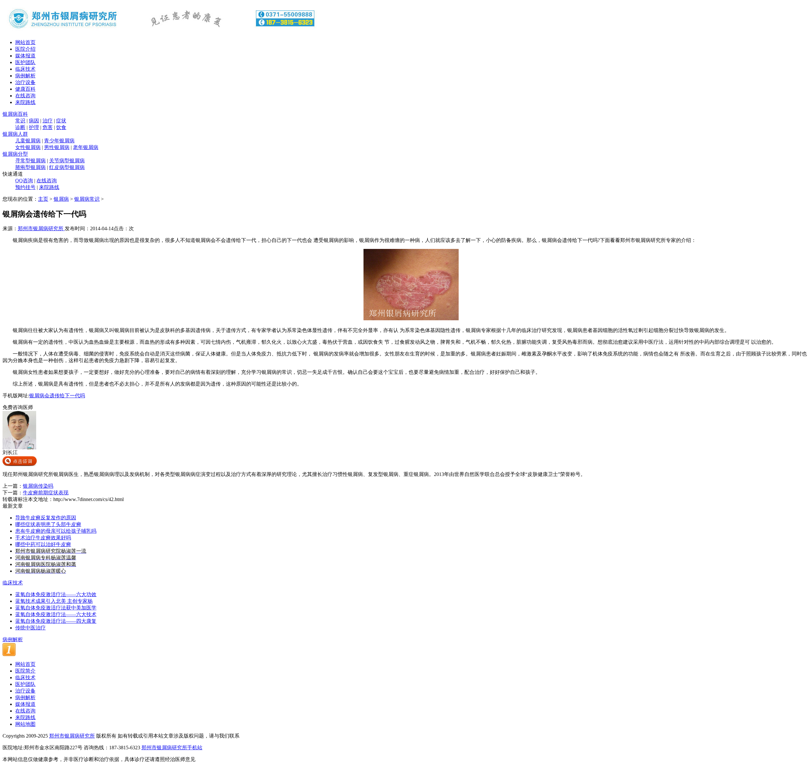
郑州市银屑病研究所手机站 (171, 747)
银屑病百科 (15, 114)
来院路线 (25, 102)
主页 (43, 199)
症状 (61, 120)
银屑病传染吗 (38, 486)
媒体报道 (25, 55)
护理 (34, 127)
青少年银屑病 (59, 140)
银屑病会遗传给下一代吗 (57, 395)
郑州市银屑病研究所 (41, 228)
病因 (34, 120)
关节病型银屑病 (67, 160)
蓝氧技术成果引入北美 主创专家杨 (54, 601)
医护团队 (25, 62)
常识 (20, 120)
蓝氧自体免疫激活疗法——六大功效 (55, 594)
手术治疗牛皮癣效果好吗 (43, 537)
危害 (48, 127)
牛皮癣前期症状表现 (46, 492)
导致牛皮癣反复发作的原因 (45, 517)
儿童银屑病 (28, 140)
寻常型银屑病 (30, 160)
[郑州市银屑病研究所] (161, 32)
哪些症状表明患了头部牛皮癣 (48, 524)
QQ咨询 (24, 180)
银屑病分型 (15, 154)
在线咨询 (25, 95)
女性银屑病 (28, 147)
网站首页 (25, 42)
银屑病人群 (15, 134)
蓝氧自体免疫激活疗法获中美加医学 (55, 607)
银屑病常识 (87, 199)
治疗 (48, 120)
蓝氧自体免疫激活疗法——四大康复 (55, 621)
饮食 (61, 127)
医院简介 (25, 671)
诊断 (20, 127)
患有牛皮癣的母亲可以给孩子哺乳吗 (55, 531)
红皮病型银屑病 (67, 167)
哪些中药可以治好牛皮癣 (43, 544)
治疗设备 (25, 82)
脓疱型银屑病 (30, 167)
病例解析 (25, 75)
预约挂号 (25, 187)
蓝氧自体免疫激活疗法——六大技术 (55, 614)
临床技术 (25, 69)
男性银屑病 (56, 147)
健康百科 (25, 89)
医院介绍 (25, 49)
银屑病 (61, 199)
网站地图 (25, 724)
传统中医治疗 (30, 627)
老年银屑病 (85, 147)
